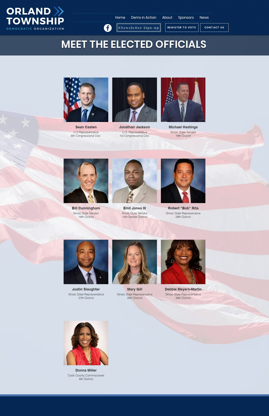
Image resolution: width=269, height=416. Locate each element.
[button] (167, 17)
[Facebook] (108, 28)
